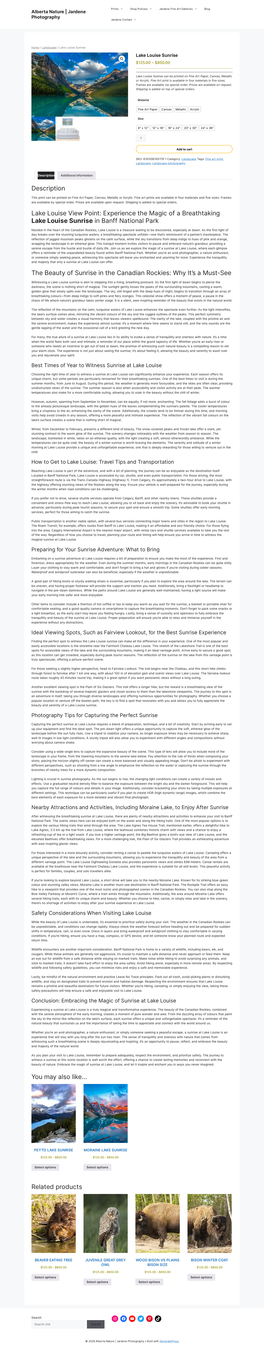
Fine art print (214, 159)
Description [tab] (46, 175)
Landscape (49, 47)
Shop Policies (139, 9)
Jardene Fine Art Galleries (176, 9)
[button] (122, 59)
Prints (115, 9)
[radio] (148, 109)
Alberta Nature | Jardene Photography (58, 14)
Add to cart (184, 149)
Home (35, 47)
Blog (207, 9)
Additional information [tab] (77, 175)
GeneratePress (169, 1341)
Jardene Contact (121, 19)
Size (140, 118)
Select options (45, 1167)
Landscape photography (169, 163)
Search (36, 1317)
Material (143, 100)
